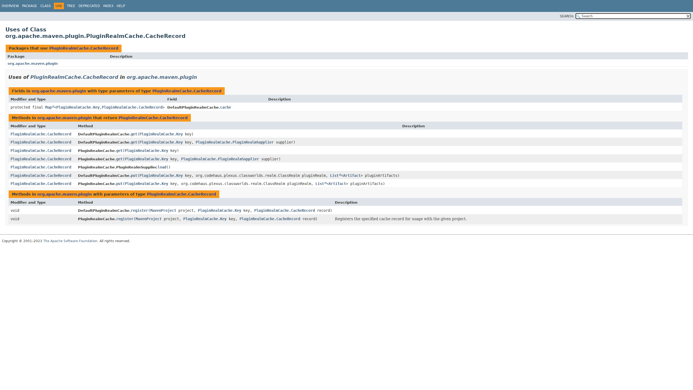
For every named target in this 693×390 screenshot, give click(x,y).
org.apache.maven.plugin (33, 63)
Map (48, 107)
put (134, 175)
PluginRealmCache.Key (78, 107)
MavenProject (163, 210)
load (162, 167)
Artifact (352, 175)
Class (45, 6)
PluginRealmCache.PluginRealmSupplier (235, 142)
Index (108, 6)
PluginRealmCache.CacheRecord (83, 48)
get (134, 134)
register (139, 210)
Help (121, 6)
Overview (10, 6)
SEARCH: (567, 16)
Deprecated (89, 6)
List (334, 175)
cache (225, 107)
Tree (71, 6)
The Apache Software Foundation (70, 241)
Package (29, 6)
